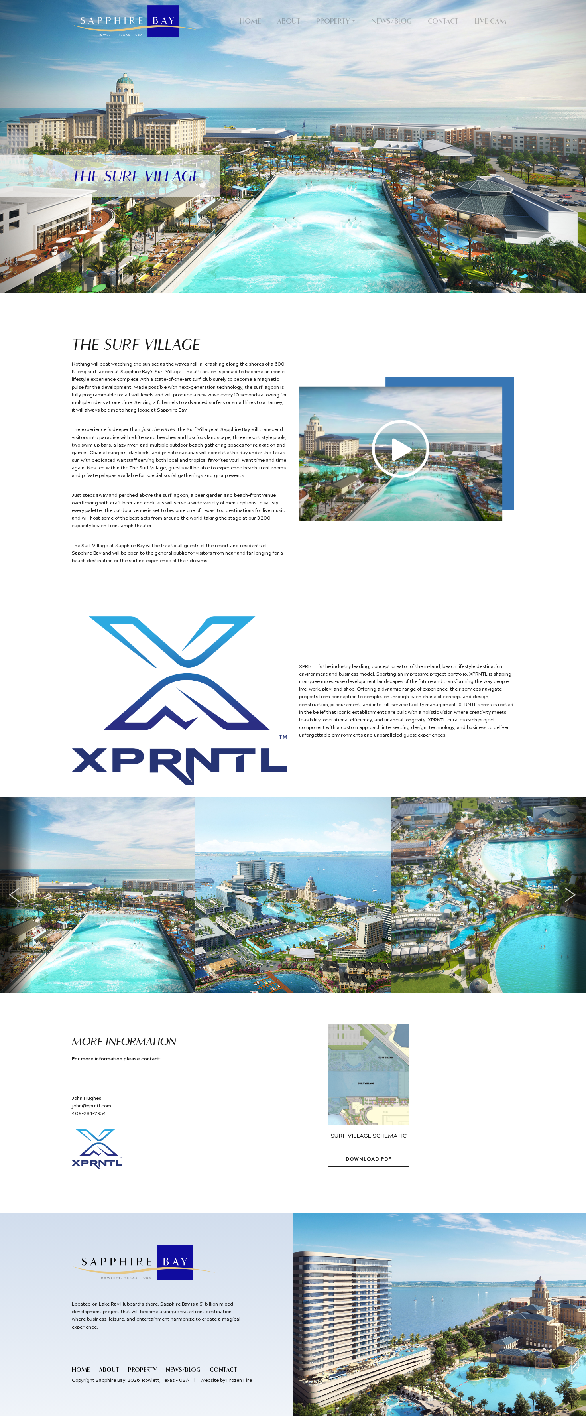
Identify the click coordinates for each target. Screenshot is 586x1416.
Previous (16, 895)
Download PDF (369, 1159)
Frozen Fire (239, 1380)
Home (250, 21)
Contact (443, 21)
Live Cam (490, 21)
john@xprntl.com (91, 1106)
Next (570, 895)
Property (333, 21)
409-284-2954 (89, 1113)
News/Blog (392, 21)
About (288, 21)
